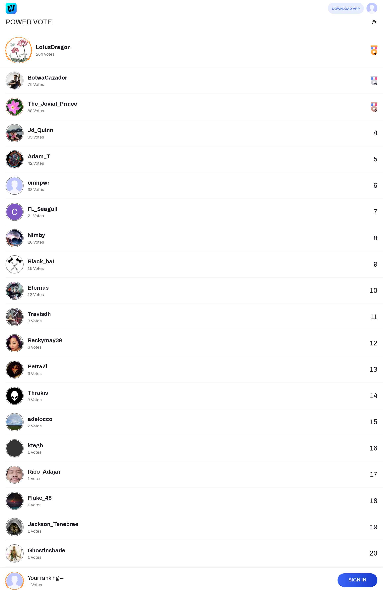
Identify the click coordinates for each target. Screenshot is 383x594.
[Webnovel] (11, 8)
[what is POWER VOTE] (374, 22)
